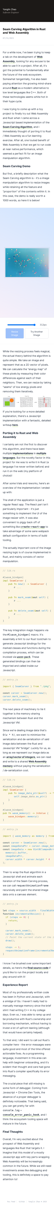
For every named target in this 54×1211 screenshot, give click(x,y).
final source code (38, 967)
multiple (41, 453)
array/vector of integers (20, 757)
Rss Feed (11, 1202)
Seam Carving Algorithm (17, 126)
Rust (14, 87)
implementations (23, 453)
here (15, 424)
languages (9, 457)
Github (22, 1202)
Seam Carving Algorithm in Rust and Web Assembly (24, 31)
